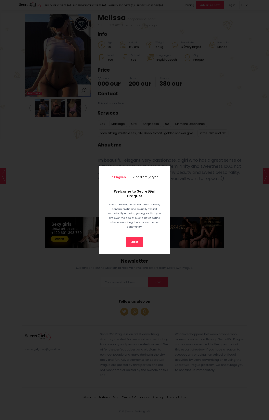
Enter (134, 242)
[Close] (166, 170)
